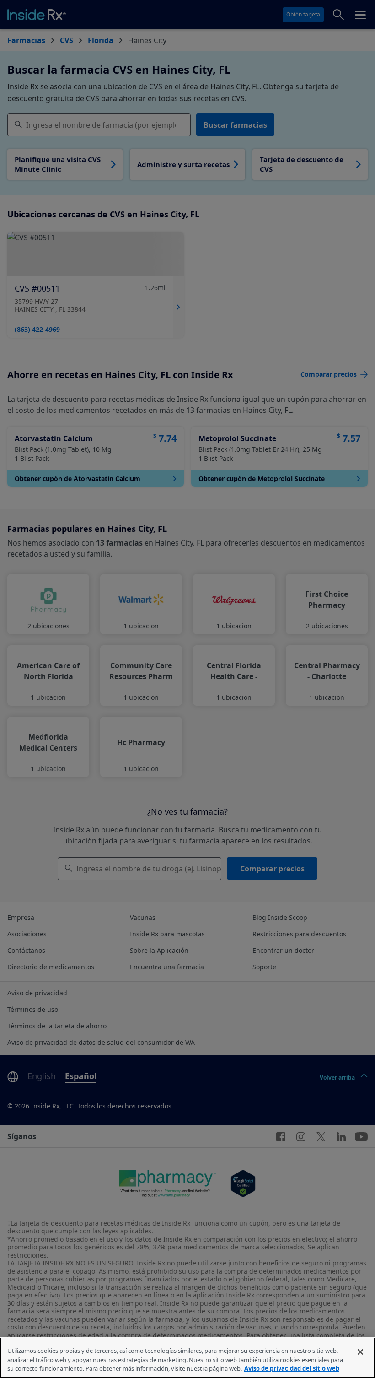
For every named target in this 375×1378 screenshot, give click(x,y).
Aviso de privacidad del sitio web (291, 1368)
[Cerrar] (360, 1352)
